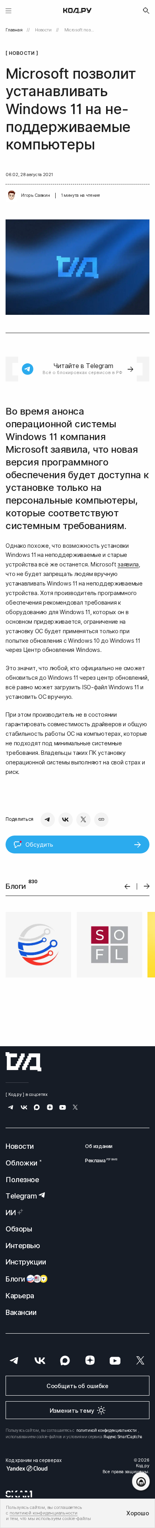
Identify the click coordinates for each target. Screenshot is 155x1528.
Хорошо (137, 1513)
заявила (128, 564)
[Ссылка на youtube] (62, 1108)
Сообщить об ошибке (77, 1386)
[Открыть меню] (8, 10)
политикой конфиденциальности (106, 1430)
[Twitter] (83, 819)
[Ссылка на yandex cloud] (33, 1468)
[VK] (65, 819)
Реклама (98, 1160)
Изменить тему (72, 1410)
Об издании (98, 1146)
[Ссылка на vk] (24, 1108)
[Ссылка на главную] (23, 1061)
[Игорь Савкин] (11, 196)
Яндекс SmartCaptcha (123, 1436)
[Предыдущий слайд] (127, 886)
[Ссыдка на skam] (19, 1494)
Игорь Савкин (35, 195)
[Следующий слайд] (147, 886)
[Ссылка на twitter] (75, 1108)
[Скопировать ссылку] (101, 819)
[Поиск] (146, 10)
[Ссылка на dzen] (50, 1108)
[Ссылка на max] (36, 1108)
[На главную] (77, 10)
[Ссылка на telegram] (11, 1108)
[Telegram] (48, 819)
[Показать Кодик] (141, 1481)
